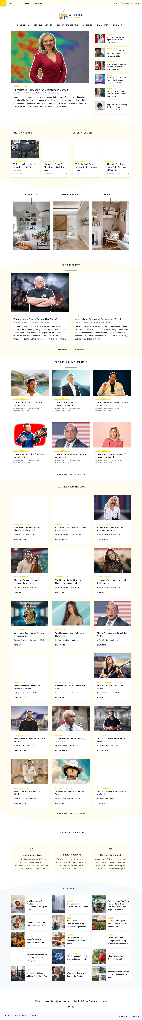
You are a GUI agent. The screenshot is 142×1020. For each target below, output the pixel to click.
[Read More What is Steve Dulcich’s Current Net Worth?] (112, 383)
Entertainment (61, 629)
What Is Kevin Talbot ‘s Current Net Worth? (29, 456)
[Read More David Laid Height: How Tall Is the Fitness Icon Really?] (100, 65)
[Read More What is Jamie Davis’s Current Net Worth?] (40, 292)
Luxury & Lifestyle (76, 362)
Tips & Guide (119, 25)
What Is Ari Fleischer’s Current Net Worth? (70, 456)
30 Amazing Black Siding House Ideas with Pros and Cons (24, 167)
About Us (27, 3)
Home (11, 3)
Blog (19, 3)
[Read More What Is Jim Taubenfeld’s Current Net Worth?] (71, 383)
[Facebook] (69, 1007)
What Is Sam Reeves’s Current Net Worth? (75, 974)
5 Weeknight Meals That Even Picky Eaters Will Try (36, 923)
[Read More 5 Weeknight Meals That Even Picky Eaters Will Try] (18, 922)
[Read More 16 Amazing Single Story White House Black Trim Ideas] (55, 149)
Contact (38, 3)
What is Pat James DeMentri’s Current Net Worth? (111, 456)
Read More (19, 539)
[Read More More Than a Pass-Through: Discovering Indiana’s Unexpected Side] (58, 922)
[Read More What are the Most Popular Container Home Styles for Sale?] (99, 973)
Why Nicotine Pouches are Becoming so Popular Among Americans (36, 958)
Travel (69, 918)
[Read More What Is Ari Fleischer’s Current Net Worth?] (71, 435)
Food (28, 919)
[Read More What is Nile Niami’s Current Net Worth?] (30, 383)
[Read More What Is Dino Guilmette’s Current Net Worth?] (102, 292)
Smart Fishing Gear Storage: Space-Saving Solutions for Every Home (118, 941)
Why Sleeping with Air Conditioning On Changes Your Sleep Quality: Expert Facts (36, 905)
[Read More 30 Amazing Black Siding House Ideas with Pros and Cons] (25, 149)
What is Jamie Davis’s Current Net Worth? (35, 319)
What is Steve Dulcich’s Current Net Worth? (111, 404)
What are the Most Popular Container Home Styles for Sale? (118, 974)
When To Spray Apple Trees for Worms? (116, 957)
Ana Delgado (36, 322)
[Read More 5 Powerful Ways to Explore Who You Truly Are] (58, 904)
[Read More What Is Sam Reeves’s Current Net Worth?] (58, 973)
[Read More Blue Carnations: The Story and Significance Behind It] (58, 956)
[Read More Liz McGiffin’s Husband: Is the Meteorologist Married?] (50, 57)
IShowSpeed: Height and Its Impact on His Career (116, 52)
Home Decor (31, 195)
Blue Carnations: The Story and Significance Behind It (77, 957)
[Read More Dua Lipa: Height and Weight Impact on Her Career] (100, 38)
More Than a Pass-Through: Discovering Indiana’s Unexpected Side (77, 924)
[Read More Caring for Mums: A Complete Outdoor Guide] (18, 939)
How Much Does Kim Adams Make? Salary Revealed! (117, 79)
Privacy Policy (21, 1015)
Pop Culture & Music (105, 682)
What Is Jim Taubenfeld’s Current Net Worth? (67, 404)
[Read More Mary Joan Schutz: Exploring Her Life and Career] (100, 105)
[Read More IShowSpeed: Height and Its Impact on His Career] (100, 52)
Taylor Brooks (35, 408)
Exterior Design (80, 161)
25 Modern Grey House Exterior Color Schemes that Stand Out (115, 167)
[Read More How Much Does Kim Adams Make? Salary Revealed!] (100, 79)
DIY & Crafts (103, 25)
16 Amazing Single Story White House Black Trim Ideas (54, 167)
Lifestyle (29, 898)
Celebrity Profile (20, 86)
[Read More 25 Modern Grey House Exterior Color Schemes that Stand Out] (117, 149)
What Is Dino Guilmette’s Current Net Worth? (98, 319)
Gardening (29, 936)
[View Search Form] (3, 3)
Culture (110, 918)
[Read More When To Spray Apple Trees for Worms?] (99, 956)
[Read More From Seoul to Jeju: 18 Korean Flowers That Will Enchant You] (99, 922)
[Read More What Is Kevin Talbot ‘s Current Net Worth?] (30, 435)
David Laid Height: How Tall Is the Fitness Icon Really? (117, 65)
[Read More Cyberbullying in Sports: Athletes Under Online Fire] (18, 973)
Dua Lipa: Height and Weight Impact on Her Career (116, 39)
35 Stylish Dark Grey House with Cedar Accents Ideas (87, 167)
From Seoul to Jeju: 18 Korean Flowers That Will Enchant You (117, 924)
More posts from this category (71, 350)
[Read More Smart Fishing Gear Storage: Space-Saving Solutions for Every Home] (99, 939)
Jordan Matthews (37, 93)
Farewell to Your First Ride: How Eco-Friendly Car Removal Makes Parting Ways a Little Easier (118, 905)
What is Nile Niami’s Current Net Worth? (28, 404)
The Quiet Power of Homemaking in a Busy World (76, 941)
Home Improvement (19, 161)
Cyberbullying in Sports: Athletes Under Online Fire (36, 974)
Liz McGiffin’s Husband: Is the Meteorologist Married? (41, 90)
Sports (16, 315)
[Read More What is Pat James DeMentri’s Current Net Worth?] (112, 435)
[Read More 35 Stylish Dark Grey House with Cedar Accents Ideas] (87, 149)
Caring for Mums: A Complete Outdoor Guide (36, 940)
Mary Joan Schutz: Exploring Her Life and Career (117, 106)
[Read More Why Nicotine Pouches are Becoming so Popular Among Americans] (18, 956)
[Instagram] (73, 1007)
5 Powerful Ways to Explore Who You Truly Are (77, 905)
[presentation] (29, 507)
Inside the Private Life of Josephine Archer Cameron (116, 92)
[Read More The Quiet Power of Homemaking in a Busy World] (58, 939)
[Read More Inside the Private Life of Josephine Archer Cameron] (100, 92)
